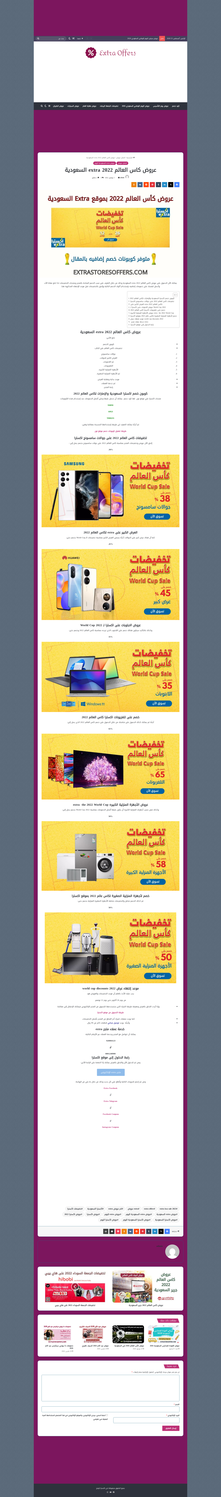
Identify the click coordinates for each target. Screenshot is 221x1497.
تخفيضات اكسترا (74, 1209)
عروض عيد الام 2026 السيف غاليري (95, 1346)
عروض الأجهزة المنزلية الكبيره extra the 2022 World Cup (152, 313)
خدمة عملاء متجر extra (139, 322)
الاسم (176, 1404)
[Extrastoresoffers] (110, 53)
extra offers (149, 1209)
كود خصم (175, 106)
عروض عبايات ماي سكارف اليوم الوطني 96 (143, 38)
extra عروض (133, 1209)
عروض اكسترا (93, 1214)
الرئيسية (129, 157)
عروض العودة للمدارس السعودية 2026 (164, 1346)
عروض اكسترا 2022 (72, 1214)
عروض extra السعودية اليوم (105, 163)
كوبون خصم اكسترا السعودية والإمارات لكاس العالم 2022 (152, 298)
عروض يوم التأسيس (160, 106)
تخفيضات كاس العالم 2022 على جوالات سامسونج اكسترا (152, 301)
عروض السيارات (73, 106)
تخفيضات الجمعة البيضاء (109, 106)
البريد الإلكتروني (172, 1415)
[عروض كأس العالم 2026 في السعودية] (128, 1334)
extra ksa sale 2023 (168, 1209)
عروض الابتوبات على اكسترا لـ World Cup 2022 (148, 307)
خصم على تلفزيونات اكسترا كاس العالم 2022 (147, 310)
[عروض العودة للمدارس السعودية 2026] (163, 1334)
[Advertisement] (110, 18)
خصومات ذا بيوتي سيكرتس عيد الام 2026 (59, 1347)
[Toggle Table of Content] (174, 295)
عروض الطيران (58, 106)
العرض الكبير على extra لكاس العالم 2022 (146, 304)
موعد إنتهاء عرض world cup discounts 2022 (146, 319)
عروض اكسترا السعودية (165, 1220)
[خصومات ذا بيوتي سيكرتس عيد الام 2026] (57, 1334)
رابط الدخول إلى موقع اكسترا (142, 324)
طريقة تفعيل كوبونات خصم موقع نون (110, 431)
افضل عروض (120, 157)
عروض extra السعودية (166, 1214)
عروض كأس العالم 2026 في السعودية (129, 1346)
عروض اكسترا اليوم (108, 1220)
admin (122, 177)
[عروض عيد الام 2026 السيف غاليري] (93, 1334)
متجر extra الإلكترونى (111, 1072)
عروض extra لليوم (112, 1214)
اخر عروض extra (115, 1209)
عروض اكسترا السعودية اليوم (136, 1220)
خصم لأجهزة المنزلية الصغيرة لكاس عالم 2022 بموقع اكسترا (153, 316)
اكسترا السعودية (95, 1209)
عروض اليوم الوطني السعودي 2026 (136, 106)
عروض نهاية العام (89, 106)
